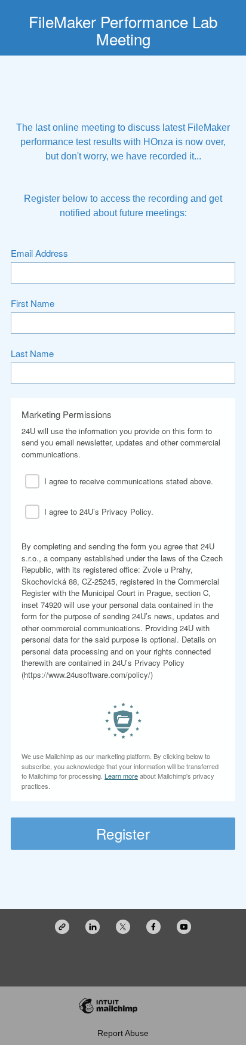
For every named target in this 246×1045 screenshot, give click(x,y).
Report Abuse (123, 1033)
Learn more (121, 775)
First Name (32, 303)
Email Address (39, 253)
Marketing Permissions (66, 414)
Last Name (32, 353)
